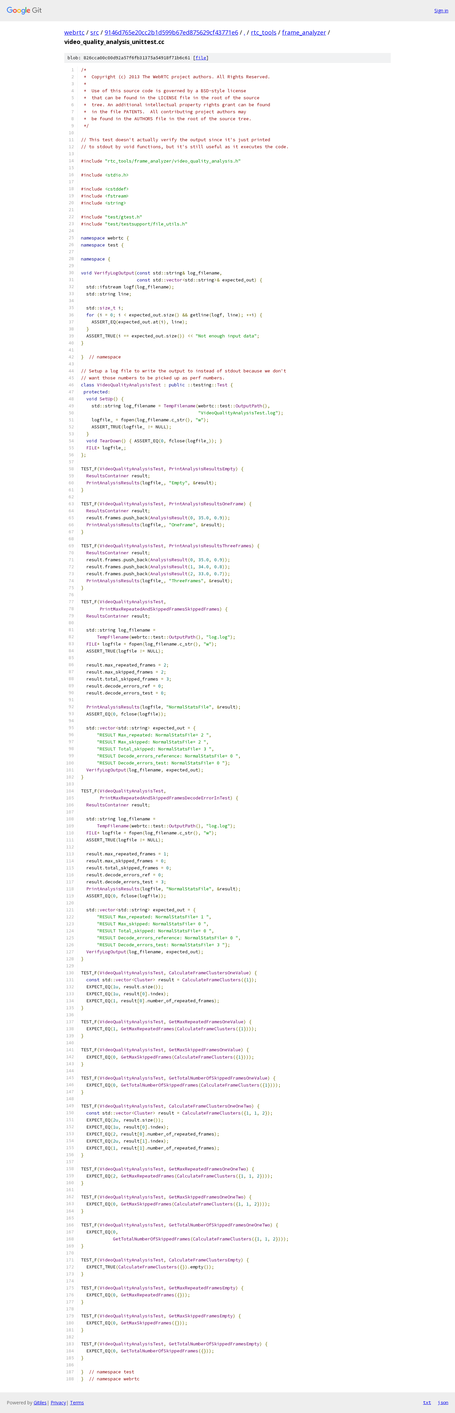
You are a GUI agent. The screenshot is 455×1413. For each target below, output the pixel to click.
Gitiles (40, 1402)
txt (427, 1402)
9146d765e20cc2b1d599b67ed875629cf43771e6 (171, 32)
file (201, 58)
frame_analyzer (304, 32)
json (443, 1402)
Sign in (441, 10)
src (94, 32)
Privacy (58, 1402)
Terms (77, 1402)
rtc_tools (263, 32)
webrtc (74, 32)
